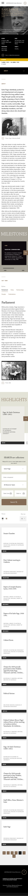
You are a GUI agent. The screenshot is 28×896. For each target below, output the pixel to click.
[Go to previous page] (4, 853)
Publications (11, 294)
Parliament (5, 290)
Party (12, 290)
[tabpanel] (14, 253)
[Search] (24, 3)
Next (25, 252)
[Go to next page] (14, 856)
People (4, 294)
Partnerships (20, 290)
